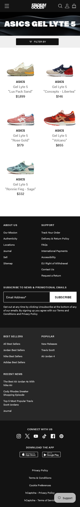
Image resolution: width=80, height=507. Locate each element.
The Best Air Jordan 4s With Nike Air (19, 383)
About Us (10, 225)
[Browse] (6, 6)
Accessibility (48, 257)
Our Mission (10, 232)
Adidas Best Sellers (14, 362)
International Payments (54, 251)
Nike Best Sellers (12, 356)
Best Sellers (13, 336)
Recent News (13, 374)
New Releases (49, 344)
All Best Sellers (11, 344)
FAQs (44, 245)
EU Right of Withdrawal (54, 263)
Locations (9, 245)
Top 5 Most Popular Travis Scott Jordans (18, 402)
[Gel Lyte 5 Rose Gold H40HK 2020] (20, 118)
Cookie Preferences (40, 485)
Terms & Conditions (40, 478)
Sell (5, 257)
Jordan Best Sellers (14, 350)
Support (47, 225)
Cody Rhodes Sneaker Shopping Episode (15, 393)
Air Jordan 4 (48, 356)
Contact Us (47, 269)
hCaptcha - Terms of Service (40, 500)
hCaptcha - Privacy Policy (40, 493)
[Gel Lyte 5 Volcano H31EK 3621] (60, 118)
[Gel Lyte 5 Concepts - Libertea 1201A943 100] (60, 69)
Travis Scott (48, 350)
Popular (47, 336)
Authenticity (10, 238)
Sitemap (8, 263)
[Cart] (74, 6)
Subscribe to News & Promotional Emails (35, 287)
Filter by (39, 41)
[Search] (60, 6)
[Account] (67, 6)
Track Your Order (50, 232)
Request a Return (51, 275)
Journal (7, 251)
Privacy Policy (40, 470)
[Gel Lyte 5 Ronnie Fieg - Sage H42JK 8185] (20, 166)
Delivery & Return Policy (55, 238)
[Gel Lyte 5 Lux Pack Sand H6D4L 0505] (20, 69)
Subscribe (63, 297)
